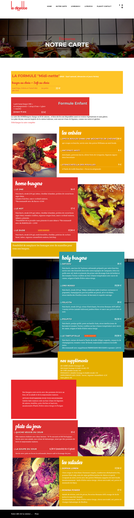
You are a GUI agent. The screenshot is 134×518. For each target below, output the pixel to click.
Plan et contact (104, 6)
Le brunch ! (75, 6)
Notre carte (61, 6)
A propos (89, 6)
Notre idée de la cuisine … (21, 514)
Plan (37, 514)
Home (49, 6)
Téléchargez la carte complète (23, 123)
